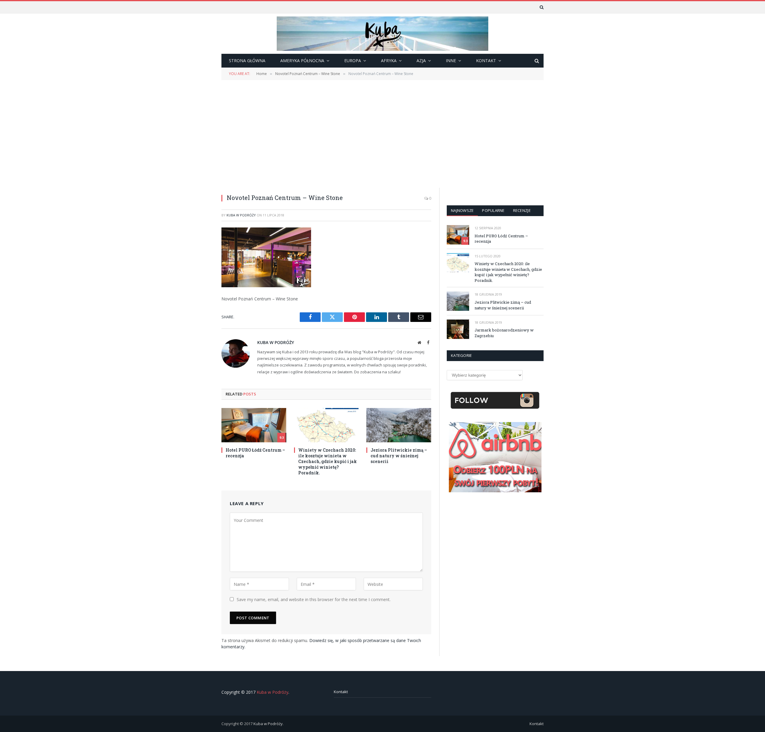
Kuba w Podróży (241, 215)
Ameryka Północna (302, 60)
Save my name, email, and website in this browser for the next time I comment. (314, 599)
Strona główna (247, 60)
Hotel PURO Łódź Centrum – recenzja (255, 453)
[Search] (541, 7)
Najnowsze (462, 210)
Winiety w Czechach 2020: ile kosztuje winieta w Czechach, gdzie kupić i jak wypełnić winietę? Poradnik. (327, 461)
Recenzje (522, 210)
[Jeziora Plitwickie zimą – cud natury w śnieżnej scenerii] (398, 425)
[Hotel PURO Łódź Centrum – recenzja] (253, 425)
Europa (352, 60)
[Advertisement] (382, 133)
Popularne (493, 210)
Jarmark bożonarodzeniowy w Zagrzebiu (504, 332)
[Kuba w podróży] (382, 33)
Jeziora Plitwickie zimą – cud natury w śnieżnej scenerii (399, 455)
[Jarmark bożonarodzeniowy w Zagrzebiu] (458, 329)
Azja (421, 60)
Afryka (389, 60)
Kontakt (341, 691)
